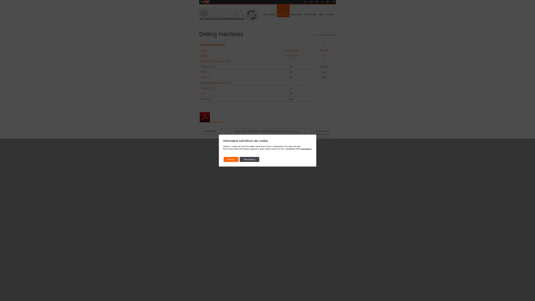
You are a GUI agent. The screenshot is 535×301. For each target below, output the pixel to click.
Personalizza (249, 159)
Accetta (231, 159)
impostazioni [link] (306, 149)
